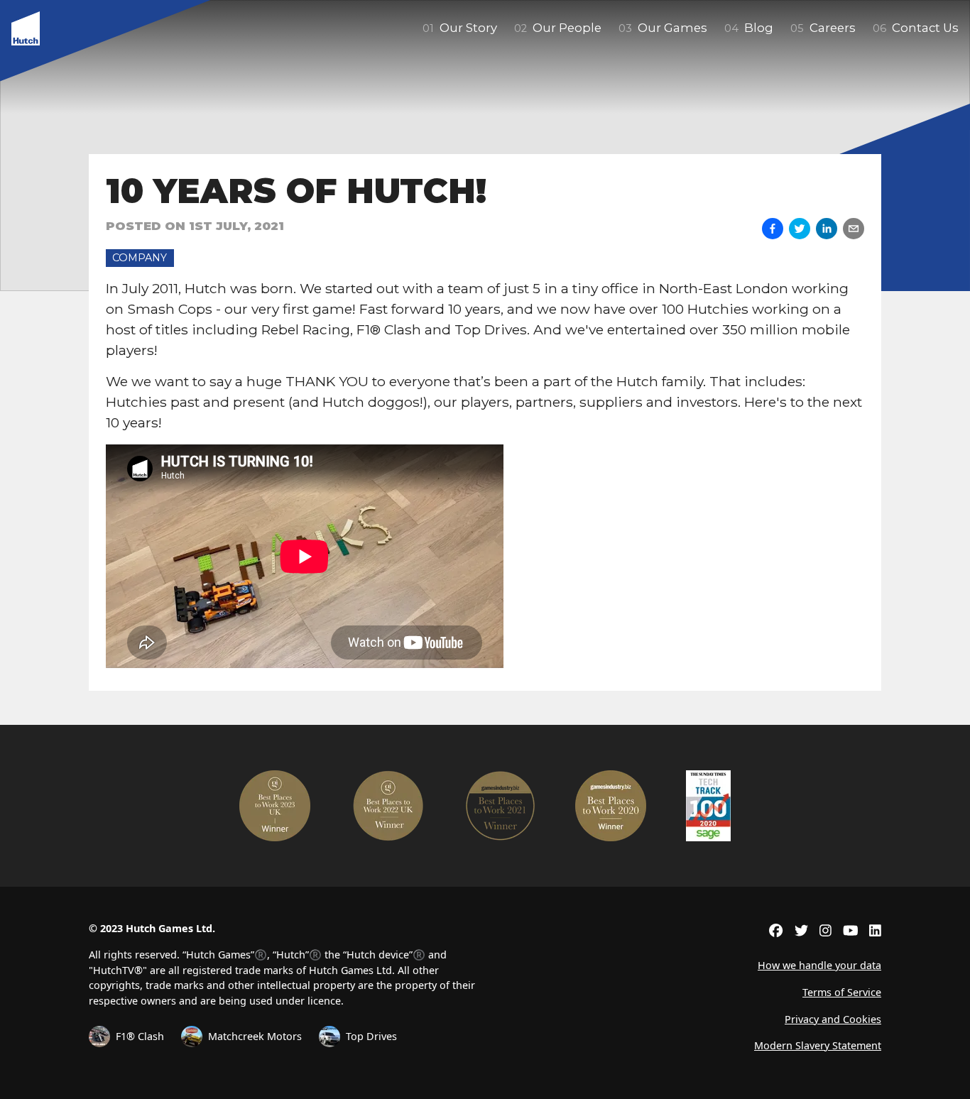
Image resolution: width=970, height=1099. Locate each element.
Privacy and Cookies (833, 1019)
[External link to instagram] (825, 930)
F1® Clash (140, 1036)
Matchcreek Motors (255, 1036)
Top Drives (371, 1036)
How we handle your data (819, 965)
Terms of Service (841, 992)
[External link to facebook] (776, 930)
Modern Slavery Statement (817, 1045)
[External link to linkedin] (875, 930)
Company (139, 257)
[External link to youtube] (851, 930)
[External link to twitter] (801, 930)
